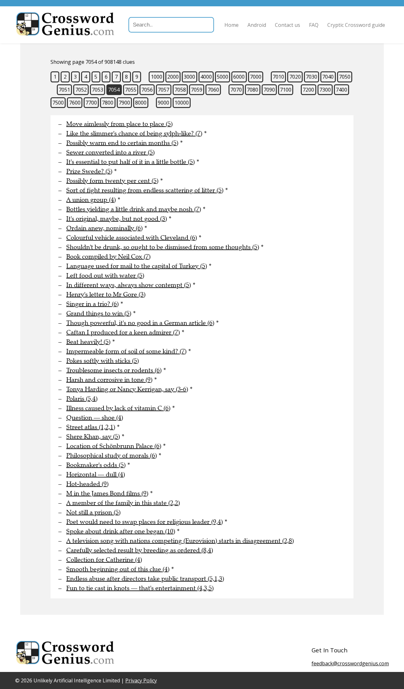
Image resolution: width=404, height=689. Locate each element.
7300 (325, 89)
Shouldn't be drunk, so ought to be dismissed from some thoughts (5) (162, 247)
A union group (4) (91, 200)
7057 (163, 89)
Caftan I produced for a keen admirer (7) (123, 332)
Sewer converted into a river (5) (110, 152)
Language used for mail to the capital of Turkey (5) (136, 266)
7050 (344, 76)
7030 (311, 76)
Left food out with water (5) (105, 275)
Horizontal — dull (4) (95, 474)
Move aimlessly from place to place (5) (119, 124)
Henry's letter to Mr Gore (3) (106, 294)
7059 (196, 89)
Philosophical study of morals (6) (111, 455)
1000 (156, 76)
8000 (140, 102)
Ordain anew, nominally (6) (104, 228)
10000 (182, 102)
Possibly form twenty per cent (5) (112, 181)
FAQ (313, 24)
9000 (163, 102)
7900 (124, 102)
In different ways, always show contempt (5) (128, 285)
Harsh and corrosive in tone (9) (109, 380)
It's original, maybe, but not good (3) (116, 219)
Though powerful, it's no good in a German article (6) (140, 323)
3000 (189, 76)
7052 (81, 89)
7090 (269, 89)
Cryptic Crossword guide (356, 24)
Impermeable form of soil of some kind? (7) (126, 351)
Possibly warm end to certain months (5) (122, 143)
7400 (341, 89)
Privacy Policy (141, 680)
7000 (255, 76)
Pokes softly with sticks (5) (102, 361)
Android (256, 24)
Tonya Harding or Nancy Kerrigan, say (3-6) (127, 389)
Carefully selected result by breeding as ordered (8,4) (139, 550)
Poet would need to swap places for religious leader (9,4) (144, 522)
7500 (58, 102)
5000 (222, 76)
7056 (147, 89)
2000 (173, 76)
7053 (97, 89)
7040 (328, 76)
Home (231, 24)
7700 (91, 102)
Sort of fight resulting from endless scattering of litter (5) (144, 190)
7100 (285, 89)
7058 (180, 89)
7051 (64, 89)
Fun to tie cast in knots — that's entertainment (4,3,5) (140, 588)
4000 (206, 76)
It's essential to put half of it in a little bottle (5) (130, 162)
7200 (308, 89)
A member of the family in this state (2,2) (123, 503)
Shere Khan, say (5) (93, 436)
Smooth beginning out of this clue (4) (117, 569)
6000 (239, 76)
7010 (278, 76)
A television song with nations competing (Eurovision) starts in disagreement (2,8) (180, 541)
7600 (74, 102)
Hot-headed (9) (87, 484)
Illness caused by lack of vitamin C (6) (118, 408)
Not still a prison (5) (93, 512)
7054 (114, 89)
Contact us (287, 24)
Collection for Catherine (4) (104, 560)
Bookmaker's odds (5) (96, 465)
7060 (213, 89)
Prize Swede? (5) (89, 171)
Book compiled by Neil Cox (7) (108, 257)
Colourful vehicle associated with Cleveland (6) (131, 238)
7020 (295, 76)
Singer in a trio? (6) (92, 304)
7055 (130, 89)
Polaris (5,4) (82, 399)
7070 (236, 89)
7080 (252, 89)
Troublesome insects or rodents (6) (114, 370)
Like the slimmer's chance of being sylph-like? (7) (134, 133)
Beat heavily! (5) (88, 342)
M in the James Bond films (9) (107, 493)
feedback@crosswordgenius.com (350, 663)
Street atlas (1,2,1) (90, 427)
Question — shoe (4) (94, 418)
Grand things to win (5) (98, 313)
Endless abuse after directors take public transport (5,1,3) (145, 579)
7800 (107, 102)
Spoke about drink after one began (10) (120, 531)
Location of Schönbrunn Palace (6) (113, 446)
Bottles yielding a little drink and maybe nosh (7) (133, 209)
